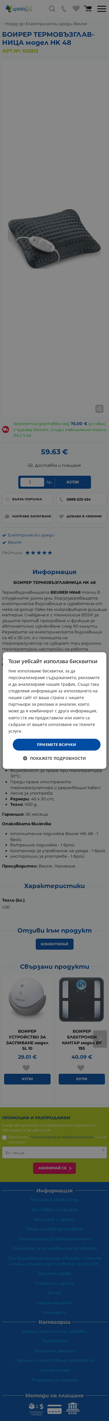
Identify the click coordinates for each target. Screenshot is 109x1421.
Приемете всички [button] (56, 744)
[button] (54, 758)
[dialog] (54, 710)
